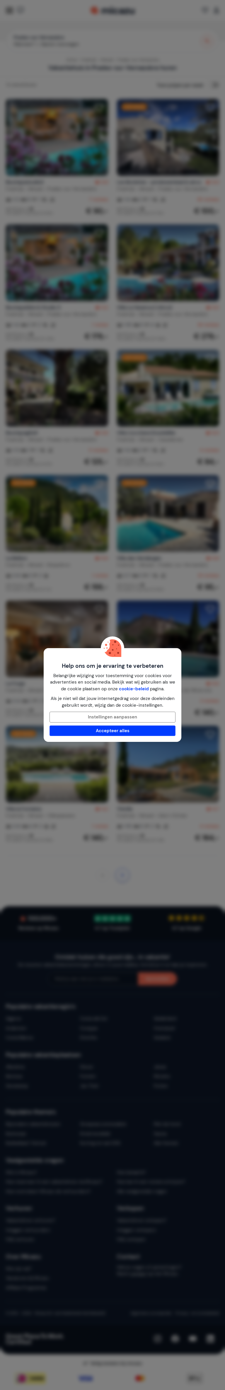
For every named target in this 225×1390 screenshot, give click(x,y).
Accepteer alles (112, 731)
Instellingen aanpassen (112, 717)
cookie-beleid (134, 689)
